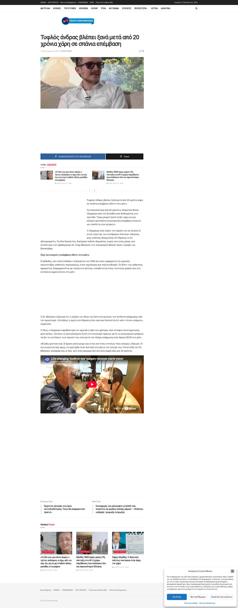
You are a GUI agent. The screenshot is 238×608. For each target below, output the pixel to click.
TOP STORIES (70, 8)
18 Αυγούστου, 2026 (63, 183)
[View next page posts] (95, 191)
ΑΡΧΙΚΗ (43, 2)
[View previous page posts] (90, 191)
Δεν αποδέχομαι (198, 597)
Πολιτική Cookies (191, 603)
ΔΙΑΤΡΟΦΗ (45, 8)
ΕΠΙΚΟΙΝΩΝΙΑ (83, 2)
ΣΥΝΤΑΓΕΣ (126, 8)
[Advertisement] (69, 132)
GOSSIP (94, 8)
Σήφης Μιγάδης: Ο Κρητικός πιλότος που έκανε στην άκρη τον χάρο (126, 560)
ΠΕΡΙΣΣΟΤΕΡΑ (140, 8)
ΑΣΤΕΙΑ (154, 8)
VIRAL (92, 2)
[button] (232, 571)
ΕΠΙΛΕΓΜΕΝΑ (66, 51)
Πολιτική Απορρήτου (207, 603)
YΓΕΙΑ (103, 8)
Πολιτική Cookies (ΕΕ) (104, 2)
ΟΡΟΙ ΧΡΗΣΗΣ (53, 2)
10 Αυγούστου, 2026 (115, 183)
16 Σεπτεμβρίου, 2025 (49, 51)
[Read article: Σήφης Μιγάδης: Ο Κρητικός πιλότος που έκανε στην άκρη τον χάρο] (128, 543)
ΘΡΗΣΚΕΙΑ (83, 8)
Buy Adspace (45, 590)
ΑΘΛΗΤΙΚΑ (165, 8)
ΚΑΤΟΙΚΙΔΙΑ (114, 8)
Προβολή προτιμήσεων (221, 597)
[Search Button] (196, 8)
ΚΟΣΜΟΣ (57, 8)
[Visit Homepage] (78, 21)
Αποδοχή (177, 597)
